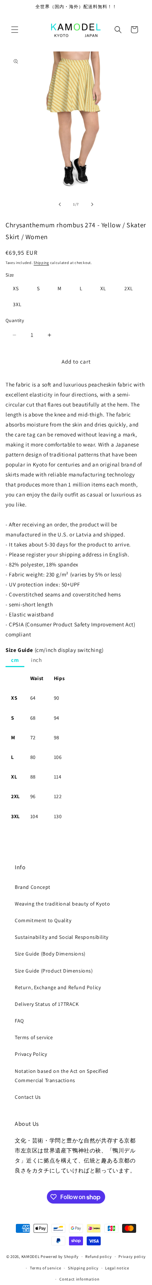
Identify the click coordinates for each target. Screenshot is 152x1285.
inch (36, 659)
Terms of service (34, 1037)
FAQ (19, 1020)
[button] (15, 29)
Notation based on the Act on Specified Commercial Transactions (61, 1076)
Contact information (79, 1279)
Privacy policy (132, 1256)
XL (103, 288)
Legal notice (117, 1268)
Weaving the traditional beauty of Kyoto (62, 903)
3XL (17, 304)
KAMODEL (30, 1256)
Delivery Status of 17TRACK (47, 1004)
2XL (128, 288)
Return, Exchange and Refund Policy (58, 987)
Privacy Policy (31, 1054)
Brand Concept (33, 887)
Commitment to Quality (43, 920)
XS (16, 288)
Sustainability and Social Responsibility (61, 937)
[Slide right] (92, 204)
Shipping (41, 262)
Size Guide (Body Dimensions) (50, 953)
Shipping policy (83, 1268)
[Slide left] (60, 204)
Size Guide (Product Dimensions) (54, 970)
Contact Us (28, 1097)
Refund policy (98, 1256)
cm (15, 659)
